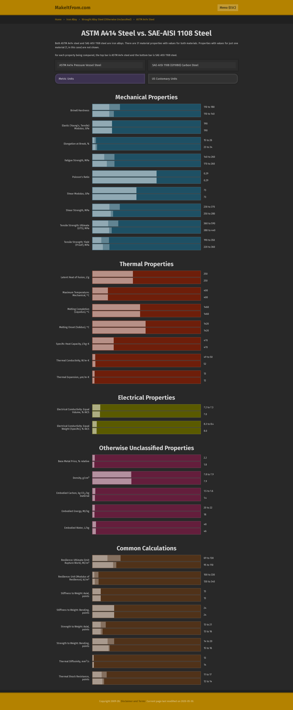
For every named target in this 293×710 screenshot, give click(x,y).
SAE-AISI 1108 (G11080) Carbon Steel (175, 65)
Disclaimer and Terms (133, 701)
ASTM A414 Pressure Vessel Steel (80, 65)
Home (58, 19)
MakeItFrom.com (72, 7)
